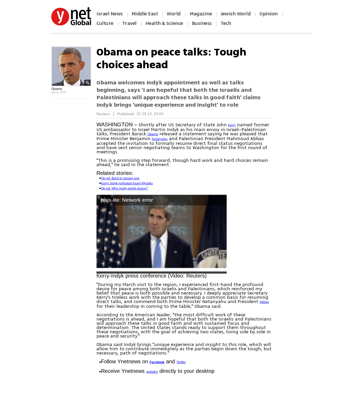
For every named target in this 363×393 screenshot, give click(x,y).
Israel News (109, 14)
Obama (152, 134)
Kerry (232, 125)
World (174, 14)
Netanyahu (160, 139)
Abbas (264, 302)
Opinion (268, 14)
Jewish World (236, 14)
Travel (129, 23)
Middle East (145, 14)
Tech (226, 23)
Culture (104, 23)
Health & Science (164, 23)
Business (202, 23)
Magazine (201, 14)
